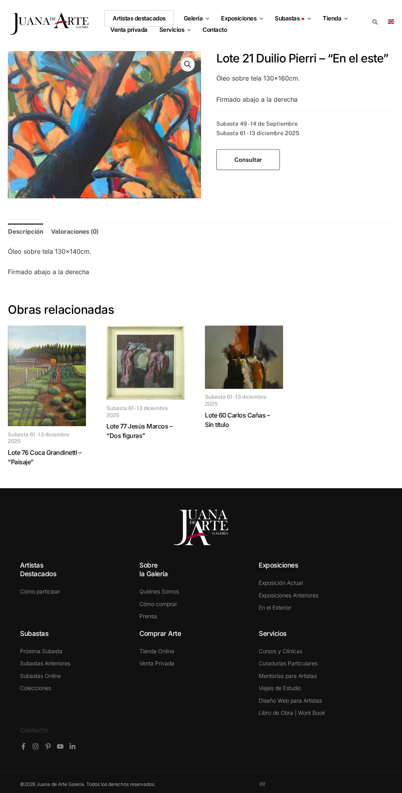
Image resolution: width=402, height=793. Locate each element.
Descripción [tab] (25, 231)
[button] (206, 18)
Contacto (34, 730)
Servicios (172, 30)
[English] (392, 21)
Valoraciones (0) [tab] (75, 231)
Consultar (248, 159)
